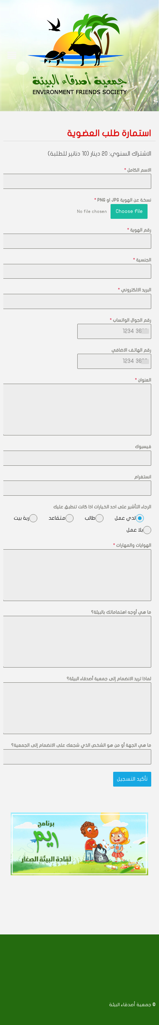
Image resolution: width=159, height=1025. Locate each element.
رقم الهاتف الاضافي (131, 350)
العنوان (143, 380)
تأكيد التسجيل (132, 779)
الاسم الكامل (137, 170)
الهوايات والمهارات (132, 545)
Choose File (129, 211)
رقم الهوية (139, 230)
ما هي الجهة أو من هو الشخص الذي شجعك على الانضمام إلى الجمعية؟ (81, 745)
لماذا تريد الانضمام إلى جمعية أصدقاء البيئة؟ (109, 678)
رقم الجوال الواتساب (130, 320)
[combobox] (144, 331)
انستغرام (142, 477)
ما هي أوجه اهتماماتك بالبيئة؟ (121, 612)
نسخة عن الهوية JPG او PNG (122, 200)
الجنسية (142, 260)
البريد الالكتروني (134, 290)
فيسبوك (143, 446)
